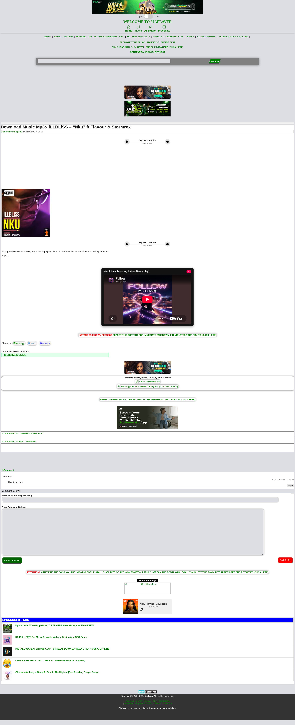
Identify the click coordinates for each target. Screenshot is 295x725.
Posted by (7, 131)
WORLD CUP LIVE (63, 36)
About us (130, 701)
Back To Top (285, 560)
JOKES (190, 36)
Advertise (129, 703)
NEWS (47, 36)
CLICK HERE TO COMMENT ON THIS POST (23, 434)
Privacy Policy (151, 701)
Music (138, 30)
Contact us (164, 701)
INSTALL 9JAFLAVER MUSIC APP (106, 36)
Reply (290, 486)
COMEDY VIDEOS (206, 36)
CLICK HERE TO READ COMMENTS (19, 441)
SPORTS (157, 36)
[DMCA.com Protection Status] (147, 693)
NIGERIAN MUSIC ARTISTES (233, 36)
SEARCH (214, 61)
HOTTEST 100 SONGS (138, 36)
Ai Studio (150, 30)
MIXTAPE (80, 36)
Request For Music (144, 703)
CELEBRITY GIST (174, 36)
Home (128, 30)
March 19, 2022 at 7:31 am (283, 479)
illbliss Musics (15, 355)
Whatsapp (19, 343)
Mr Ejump (17, 131)
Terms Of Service (163, 703)
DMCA (139, 701)
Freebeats (164, 30)
